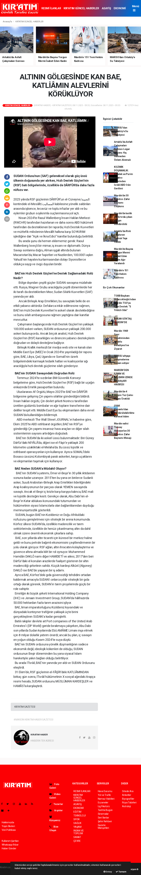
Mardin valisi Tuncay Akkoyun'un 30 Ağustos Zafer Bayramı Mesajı (122, 430)
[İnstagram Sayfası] (15, 804)
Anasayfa (7, 21)
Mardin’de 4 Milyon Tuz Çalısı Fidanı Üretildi (123, 395)
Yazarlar (58, 804)
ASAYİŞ (106, 8)
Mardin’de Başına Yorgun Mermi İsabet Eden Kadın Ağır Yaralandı (123, 256)
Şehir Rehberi (105, 821)
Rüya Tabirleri (129, 802)
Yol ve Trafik (104, 795)
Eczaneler (103, 802)
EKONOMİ (120, 8)
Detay (108, 871)
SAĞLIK (77, 823)
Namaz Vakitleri (106, 798)
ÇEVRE (77, 841)
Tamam (122, 871)
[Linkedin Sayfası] (27, 804)
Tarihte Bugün (105, 810)
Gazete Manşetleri (103, 826)
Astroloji (126, 806)
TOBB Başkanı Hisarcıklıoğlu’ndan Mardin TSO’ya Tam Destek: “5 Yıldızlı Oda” (125, 302)
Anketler (126, 795)
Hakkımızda (8, 822)
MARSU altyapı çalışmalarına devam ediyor (122, 359)
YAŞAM (77, 826)
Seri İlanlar (103, 817)
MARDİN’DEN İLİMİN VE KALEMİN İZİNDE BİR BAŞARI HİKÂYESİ (123, 377)
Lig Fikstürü (104, 806)
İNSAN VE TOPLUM (78, 832)
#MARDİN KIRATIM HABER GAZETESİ (33, 719)
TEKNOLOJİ (79, 815)
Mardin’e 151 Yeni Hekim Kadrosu (121, 274)
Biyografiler (128, 798)
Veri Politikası (9, 830)
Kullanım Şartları (10, 841)
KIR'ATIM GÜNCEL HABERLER (81, 8)
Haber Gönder (9, 848)
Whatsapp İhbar (10, 844)
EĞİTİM (77, 811)
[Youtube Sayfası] (21, 804)
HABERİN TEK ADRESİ (42, 740)
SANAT (77, 837)
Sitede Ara (127, 791)
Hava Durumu (105, 791)
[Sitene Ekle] (10, 810)
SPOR (76, 819)
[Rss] (33, 804)
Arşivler (58, 810)
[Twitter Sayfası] (9, 804)
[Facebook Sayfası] (3, 804)
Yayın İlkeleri (8, 826)
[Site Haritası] (3, 810)
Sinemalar (103, 813)
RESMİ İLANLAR (51, 8)
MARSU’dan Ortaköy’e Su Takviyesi (121, 131)
